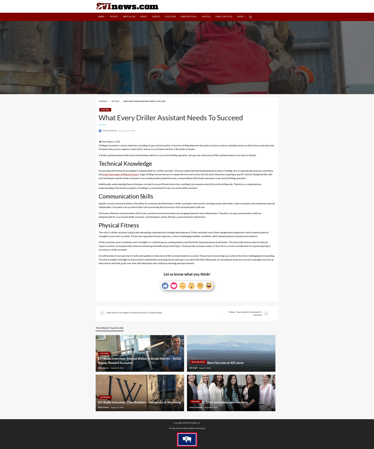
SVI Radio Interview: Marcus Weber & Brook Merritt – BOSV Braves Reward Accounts (139, 361)
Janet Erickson (196, 407)
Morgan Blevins (110, 130)
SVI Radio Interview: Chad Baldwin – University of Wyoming (139, 402)
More (240, 16)
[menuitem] (102, 17)
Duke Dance (103, 368)
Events (156, 16)
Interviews (105, 397)
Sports (114, 16)
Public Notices (223, 16)
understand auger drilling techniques (121, 174)
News (101, 16)
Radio (143, 16)
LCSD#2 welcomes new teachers (224, 402)
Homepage (103, 101)
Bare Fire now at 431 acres (225, 363)
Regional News (198, 362)
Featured (115, 101)
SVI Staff (193, 368)
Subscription (188, 16)
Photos (206, 16)
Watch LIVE (129, 16)
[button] (251, 17)
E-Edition (170, 16)
